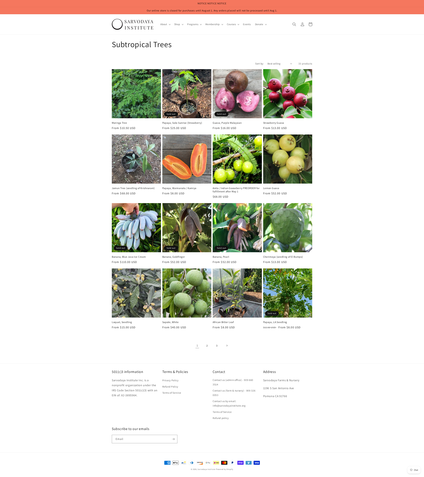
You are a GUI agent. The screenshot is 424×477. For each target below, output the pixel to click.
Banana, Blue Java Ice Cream (129, 256)
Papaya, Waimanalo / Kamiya (179, 188)
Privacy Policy (170, 380)
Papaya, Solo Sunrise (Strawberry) (182, 122)
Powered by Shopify (224, 469)
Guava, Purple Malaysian (227, 122)
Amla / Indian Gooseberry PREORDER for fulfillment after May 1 (236, 190)
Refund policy (221, 418)
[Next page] (227, 345)
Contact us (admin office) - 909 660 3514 (233, 382)
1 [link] (197, 345)
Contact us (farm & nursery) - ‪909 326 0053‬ (234, 393)
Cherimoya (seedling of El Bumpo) (283, 256)
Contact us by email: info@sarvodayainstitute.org (229, 403)
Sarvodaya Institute (206, 469)
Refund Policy (170, 386)
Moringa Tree (119, 122)
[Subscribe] (173, 439)
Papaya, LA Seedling (275, 322)
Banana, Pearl (221, 256)
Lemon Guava (271, 188)
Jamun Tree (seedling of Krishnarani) (133, 188)
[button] (165, 24)
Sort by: (259, 63)
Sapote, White (170, 322)
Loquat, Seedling (122, 322)
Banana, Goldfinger (173, 256)
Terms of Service (171, 392)
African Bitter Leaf (223, 322)
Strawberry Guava (273, 122)
